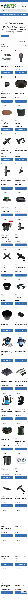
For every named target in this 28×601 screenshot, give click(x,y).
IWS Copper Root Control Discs (5, 122)
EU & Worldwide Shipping (16, 1)
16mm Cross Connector (4, 266)
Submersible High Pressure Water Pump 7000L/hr (6, 411)
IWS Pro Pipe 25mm (6, 440)
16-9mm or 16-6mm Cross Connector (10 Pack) (6, 152)
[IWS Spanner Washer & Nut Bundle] (21, 372)
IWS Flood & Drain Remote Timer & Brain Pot (6, 353)
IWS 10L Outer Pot (5, 324)
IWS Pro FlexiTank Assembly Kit (5, 586)
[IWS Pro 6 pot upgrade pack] (21, 576)
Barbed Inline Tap (5, 209)
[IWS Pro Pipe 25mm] (7, 430)
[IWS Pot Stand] (21, 200)
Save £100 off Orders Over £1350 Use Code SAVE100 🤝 (14, 14)
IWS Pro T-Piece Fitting (21, 150)
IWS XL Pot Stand (19, 93)
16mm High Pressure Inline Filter (20, 181)
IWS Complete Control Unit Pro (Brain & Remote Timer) (7, 237)
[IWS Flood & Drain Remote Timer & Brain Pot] (7, 342)
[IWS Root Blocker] (21, 517)
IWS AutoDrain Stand (6, 381)
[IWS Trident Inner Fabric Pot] (21, 113)
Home (2, 18)
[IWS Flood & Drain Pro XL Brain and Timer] (21, 342)
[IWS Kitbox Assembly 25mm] (21, 547)
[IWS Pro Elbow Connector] (21, 287)
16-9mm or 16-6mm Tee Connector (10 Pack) (20, 267)
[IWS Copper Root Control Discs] (7, 113)
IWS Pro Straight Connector (5, 557)
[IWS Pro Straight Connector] (7, 547)
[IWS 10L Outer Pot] (7, 315)
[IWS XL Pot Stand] (21, 84)
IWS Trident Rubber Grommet (6, 94)
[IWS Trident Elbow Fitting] (21, 227)
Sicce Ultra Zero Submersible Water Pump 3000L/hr (20, 441)
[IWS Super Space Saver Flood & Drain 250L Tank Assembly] (7, 517)
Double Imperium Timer (19, 470)
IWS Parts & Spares (8, 18)
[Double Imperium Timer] (21, 461)
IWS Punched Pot (5, 296)
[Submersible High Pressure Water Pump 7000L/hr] (7, 400)
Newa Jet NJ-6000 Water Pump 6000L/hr (21, 410)
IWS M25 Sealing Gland (21, 324)
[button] (25, 6)
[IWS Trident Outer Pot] (7, 460)
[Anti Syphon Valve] (21, 57)
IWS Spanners (4, 66)
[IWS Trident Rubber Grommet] (7, 84)
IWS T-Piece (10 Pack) (20, 498)
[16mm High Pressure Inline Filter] (21, 171)
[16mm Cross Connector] (7, 256)
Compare (21, 41)
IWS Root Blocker (19, 527)
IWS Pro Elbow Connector (18, 296)
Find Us (7, 1)
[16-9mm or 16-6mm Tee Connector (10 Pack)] (21, 256)
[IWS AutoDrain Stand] (7, 372)
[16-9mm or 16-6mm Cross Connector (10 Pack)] (7, 141)
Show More (5, 35)
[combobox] (14, 10)
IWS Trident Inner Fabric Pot (19, 122)
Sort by (2, 44)
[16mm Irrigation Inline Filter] (7, 489)
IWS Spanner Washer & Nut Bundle (21, 382)
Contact (3, 1)
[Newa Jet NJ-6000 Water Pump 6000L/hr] (21, 400)
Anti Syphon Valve (19, 66)
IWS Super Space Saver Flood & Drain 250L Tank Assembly (6, 528)
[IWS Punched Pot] (7, 286)
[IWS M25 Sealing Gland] (21, 315)
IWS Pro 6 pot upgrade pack (20, 586)
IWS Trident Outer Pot (6, 470)
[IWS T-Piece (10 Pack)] (21, 489)
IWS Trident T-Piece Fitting (6, 181)
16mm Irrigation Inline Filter (6, 499)
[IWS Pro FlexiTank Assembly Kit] (7, 576)
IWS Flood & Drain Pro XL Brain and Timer (20, 352)
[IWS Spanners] (7, 57)
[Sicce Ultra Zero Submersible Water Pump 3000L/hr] (21, 430)
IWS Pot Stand (18, 209)
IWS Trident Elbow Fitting (19, 236)
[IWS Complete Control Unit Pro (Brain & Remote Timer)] (7, 226)
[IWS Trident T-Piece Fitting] (7, 171)
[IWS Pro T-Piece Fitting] (21, 141)
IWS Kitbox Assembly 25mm (20, 557)
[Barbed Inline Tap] (7, 200)
